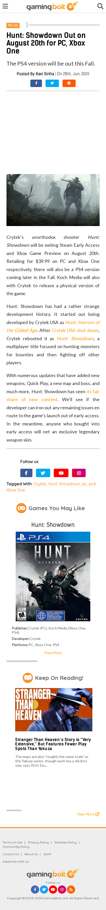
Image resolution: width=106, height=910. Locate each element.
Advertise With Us (16, 861)
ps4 (92, 483)
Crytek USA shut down (75, 330)
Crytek (40, 483)
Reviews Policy (66, 842)
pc (84, 483)
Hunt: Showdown (64, 483)
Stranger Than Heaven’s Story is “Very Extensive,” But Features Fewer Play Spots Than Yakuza (53, 744)
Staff (47, 854)
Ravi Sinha (45, 73)
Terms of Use (12, 842)
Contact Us (11, 854)
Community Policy (16, 847)
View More (53, 652)
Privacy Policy (38, 842)
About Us (31, 854)
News (13, 25)
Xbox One (15, 490)
